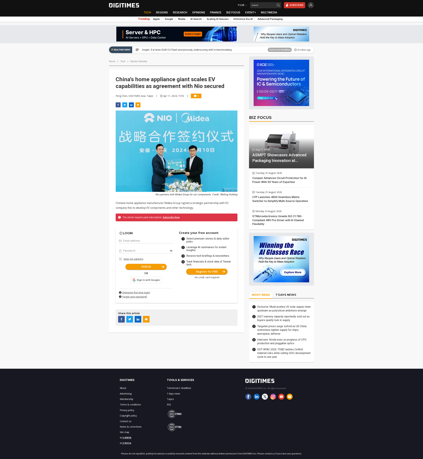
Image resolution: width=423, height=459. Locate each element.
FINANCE (215, 12)
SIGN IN (146, 266)
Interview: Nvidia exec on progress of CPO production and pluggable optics (282, 341)
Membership (126, 399)
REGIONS (162, 12)
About (123, 388)
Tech (122, 61)
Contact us (125, 421)
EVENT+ (250, 12)
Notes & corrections (131, 426)
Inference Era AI (243, 19)
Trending (144, 19)
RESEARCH (180, 12)
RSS (169, 404)
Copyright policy (128, 415)
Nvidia (181, 19)
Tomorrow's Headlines (279, 49)
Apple (156, 19)
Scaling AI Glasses (218, 19)
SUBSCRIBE (297, 5)
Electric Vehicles (138, 61)
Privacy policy (127, 410)
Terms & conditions (130, 404)
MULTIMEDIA (269, 12)
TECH (147, 12)
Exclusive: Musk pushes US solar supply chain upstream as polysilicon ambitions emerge (284, 308)
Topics (170, 399)
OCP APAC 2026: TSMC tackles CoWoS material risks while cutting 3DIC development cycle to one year (283, 353)
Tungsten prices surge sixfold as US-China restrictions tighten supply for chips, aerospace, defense (282, 330)
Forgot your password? (134, 296)
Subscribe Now (171, 217)
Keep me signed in (133, 259)
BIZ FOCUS (233, 12)
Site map (124, 432)
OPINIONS (198, 12)
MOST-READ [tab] (261, 294)
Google (169, 19)
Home (112, 61)
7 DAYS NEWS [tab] (286, 294)
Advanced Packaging (270, 19)
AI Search (196, 19)
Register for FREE (207, 271)
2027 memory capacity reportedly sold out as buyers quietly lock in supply (283, 318)
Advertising (126, 393)
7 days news (173, 393)
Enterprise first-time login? (136, 292)
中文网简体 (125, 443)
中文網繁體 (125, 437)
